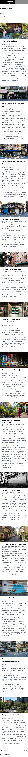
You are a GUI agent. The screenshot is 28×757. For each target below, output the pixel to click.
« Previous (3, 21)
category (2, 13)
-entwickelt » (5, 754)
